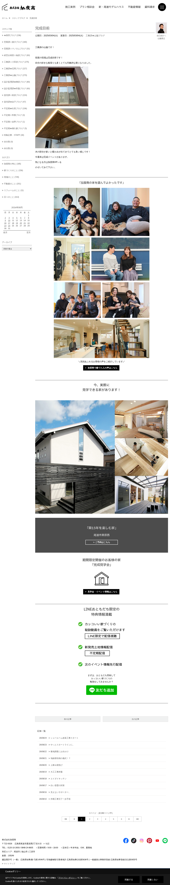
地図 (47, 843)
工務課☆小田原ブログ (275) (16, 62)
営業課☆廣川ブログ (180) (15, 42)
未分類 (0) (8, 142)
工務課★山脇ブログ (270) (15, 75)
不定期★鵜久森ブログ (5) (15, 128)
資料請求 (150, 7)
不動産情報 (134, 7)
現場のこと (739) (11, 177)
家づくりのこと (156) (13, 170)
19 (17, 223)
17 (9, 223)
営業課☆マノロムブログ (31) (17, 48)
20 (21, 223)
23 (5, 226)
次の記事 (135, 719)
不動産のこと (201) (12, 184)
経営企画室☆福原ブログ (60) (17, 55)
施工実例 (70, 7)
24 (9, 226)
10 (9, 220)
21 (25, 223)
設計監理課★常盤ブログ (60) (17, 88)
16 (5, 223)
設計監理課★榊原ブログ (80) (17, 82)
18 (13, 223)
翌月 (29, 232)
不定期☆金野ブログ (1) (14, 122)
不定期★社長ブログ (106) (15, 108)
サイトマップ (9, 864)
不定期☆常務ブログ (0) (14, 115)
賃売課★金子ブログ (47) (15, 102)
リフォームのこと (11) (14, 190)
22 (28, 223)
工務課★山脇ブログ (95, 35)
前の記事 (67, 719)
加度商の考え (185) (12, 164)
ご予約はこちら (102, 542)
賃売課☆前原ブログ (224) (15, 95)
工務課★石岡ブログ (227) (15, 68)
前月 (5, 232)
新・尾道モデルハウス (111, 7)
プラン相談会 (87, 7)
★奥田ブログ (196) (12, 35)
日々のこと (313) (11, 197)
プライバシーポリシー (67, 878)
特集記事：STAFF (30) (14, 135)
